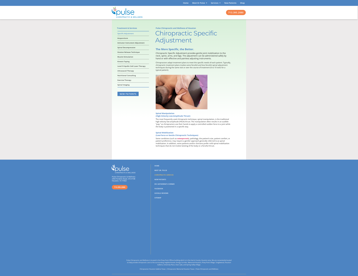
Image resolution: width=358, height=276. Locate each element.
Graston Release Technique (128, 52)
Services (214, 3)
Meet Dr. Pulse (160, 170)
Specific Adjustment (125, 33)
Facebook (158, 189)
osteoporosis (183, 138)
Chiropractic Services (164, 175)
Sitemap (157, 198)
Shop (242, 3)
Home (186, 3)
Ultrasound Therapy (125, 71)
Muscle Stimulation (125, 57)
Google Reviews (161, 193)
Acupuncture (122, 38)
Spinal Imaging (123, 85)
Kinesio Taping (123, 61)
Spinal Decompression (126, 47)
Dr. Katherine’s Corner (164, 184)
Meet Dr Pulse (198, 3)
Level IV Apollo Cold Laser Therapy (131, 66)
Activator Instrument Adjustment (131, 43)
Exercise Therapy (124, 80)
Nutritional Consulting (126, 75)
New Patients (230, 3)
